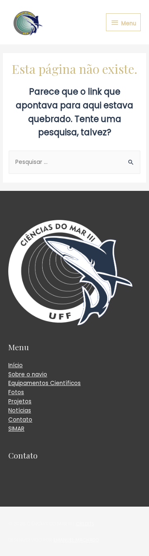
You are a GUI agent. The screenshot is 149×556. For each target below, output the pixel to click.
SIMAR (16, 429)
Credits (85, 524)
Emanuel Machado (76, 540)
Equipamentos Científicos (44, 383)
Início (15, 365)
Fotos (16, 392)
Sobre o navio (27, 374)
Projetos (19, 401)
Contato (20, 420)
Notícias (19, 411)
